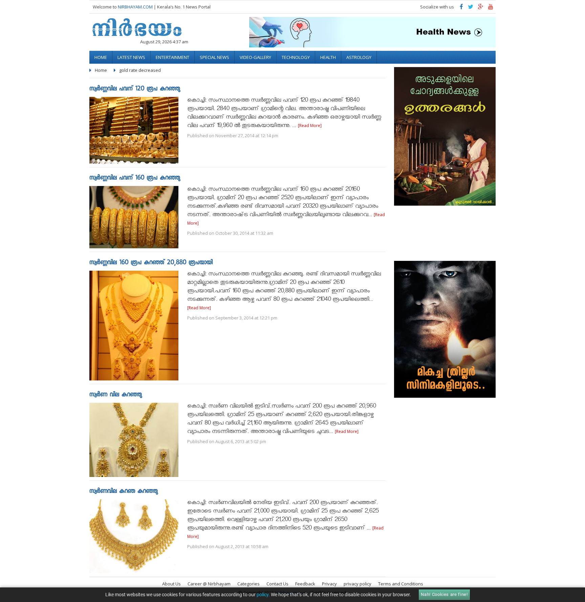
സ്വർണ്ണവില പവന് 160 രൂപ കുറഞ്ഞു (134, 178)
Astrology (358, 57)
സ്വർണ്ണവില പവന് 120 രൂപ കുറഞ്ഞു (134, 89)
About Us (171, 584)
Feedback (305, 584)
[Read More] (310, 125)
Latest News (131, 57)
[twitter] (470, 8)
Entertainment (172, 57)
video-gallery (255, 57)
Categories (248, 584)
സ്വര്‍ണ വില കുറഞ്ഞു (115, 395)
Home (100, 57)
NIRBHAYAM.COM (135, 7)
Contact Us (277, 584)
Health (328, 57)
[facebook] (461, 8)
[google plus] (480, 8)
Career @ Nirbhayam (209, 584)
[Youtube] (490, 8)
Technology (296, 57)
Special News (214, 57)
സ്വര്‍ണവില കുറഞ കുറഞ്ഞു (123, 491)
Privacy (329, 584)
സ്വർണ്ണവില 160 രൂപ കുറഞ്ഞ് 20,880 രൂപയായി (151, 263)
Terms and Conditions (400, 584)
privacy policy (357, 584)
